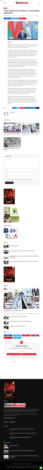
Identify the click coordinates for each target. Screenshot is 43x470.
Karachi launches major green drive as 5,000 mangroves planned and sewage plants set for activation (24, 257)
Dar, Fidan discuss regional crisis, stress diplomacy (18, 316)
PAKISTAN (35, 467)
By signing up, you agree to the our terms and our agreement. (22, 356)
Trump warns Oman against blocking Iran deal (17, 326)
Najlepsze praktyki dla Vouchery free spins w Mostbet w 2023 (19, 437)
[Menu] (4, 3)
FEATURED (5, 8)
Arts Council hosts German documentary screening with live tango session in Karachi (24, 261)
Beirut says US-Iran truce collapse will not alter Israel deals (12, 149)
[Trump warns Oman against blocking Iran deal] (6, 327)
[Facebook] (5, 24)
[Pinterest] (5, 32)
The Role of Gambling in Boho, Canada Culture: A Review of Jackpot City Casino (23, 433)
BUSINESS (13, 467)
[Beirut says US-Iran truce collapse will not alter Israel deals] (12, 142)
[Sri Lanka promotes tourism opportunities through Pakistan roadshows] (6, 252)
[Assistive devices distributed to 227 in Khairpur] (12, 128)
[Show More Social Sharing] (27, 18)
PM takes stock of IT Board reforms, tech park (13, 310)
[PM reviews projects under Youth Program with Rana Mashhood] (6, 322)
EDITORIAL (17, 467)
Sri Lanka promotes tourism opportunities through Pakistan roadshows (21, 250)
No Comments (31, 15)
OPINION (22, 467)
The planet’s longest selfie (14, 245)
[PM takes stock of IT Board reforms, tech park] (30, 128)
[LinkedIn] (5, 30)
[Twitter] (5, 27)
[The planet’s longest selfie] (6, 247)
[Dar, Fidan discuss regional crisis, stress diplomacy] (6, 317)
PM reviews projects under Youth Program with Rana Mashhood (20, 321)
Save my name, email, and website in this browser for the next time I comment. (19, 179)
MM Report (8, 15)
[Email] (5, 35)
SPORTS (8, 467)
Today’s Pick (30, 467)
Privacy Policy (28, 356)
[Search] (38, 3)
